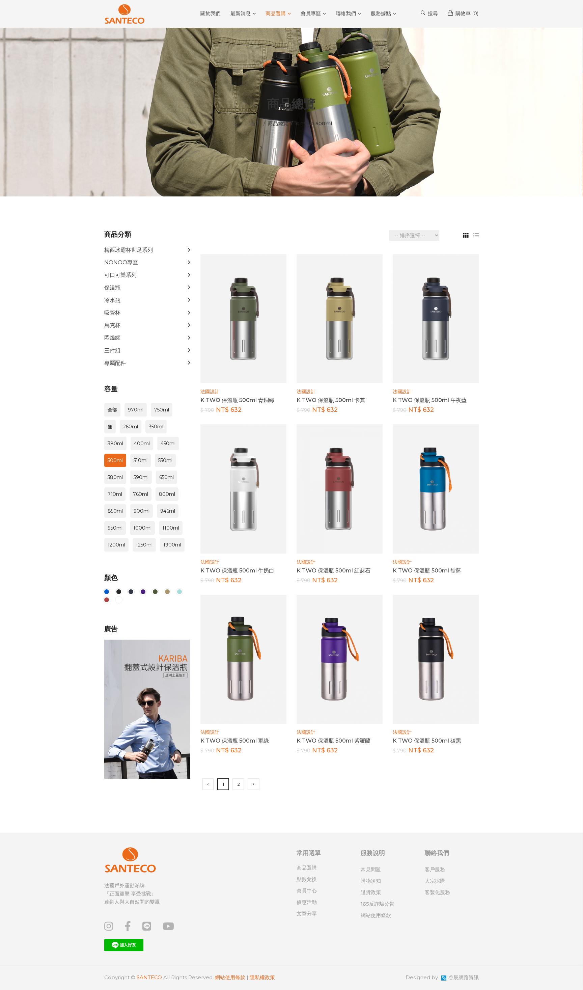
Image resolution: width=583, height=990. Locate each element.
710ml (115, 494)
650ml (166, 477)
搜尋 (432, 13)
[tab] (463, 236)
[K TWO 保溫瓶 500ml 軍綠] (243, 658)
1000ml (142, 528)
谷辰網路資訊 (463, 977)
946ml (167, 511)
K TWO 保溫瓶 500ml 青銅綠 (237, 400)
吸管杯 (112, 313)
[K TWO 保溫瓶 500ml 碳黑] (436, 658)
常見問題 (371, 869)
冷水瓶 (112, 300)
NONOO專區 (121, 262)
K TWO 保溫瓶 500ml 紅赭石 (333, 570)
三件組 (112, 350)
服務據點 (381, 13)
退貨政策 (371, 892)
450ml (168, 443)
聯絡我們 (346, 13)
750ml (161, 410)
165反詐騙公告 (377, 904)
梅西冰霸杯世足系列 (128, 250)
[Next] (253, 784)
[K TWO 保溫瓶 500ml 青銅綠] (243, 318)
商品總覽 (278, 123)
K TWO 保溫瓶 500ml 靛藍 (427, 570)
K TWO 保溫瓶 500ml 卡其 (331, 400)
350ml (156, 427)
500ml (115, 460)
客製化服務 (437, 892)
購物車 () (466, 13)
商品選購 (276, 13)
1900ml (172, 545)
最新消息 (240, 13)
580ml (115, 477)
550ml (165, 460)
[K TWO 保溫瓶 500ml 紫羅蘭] (340, 658)
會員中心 (307, 890)
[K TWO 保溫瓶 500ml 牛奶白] (243, 488)
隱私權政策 (262, 977)
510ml (140, 460)
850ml (115, 511)
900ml (141, 511)
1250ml (144, 545)
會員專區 (311, 13)
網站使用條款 (376, 915)
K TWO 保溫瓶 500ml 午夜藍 (430, 400)
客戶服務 (435, 869)
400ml (142, 443)
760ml (140, 494)
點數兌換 (307, 879)
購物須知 (371, 881)
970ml (135, 410)
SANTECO (149, 977)
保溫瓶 (112, 288)
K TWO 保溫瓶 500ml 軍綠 (234, 741)
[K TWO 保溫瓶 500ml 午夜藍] (436, 318)
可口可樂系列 (120, 275)
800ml (167, 494)
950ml (115, 528)
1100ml (170, 528)
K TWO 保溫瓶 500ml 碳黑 (427, 741)
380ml (115, 443)
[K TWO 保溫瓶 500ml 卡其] (340, 318)
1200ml (116, 545)
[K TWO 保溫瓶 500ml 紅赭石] (340, 488)
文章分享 (307, 913)
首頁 (256, 123)
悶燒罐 (112, 338)
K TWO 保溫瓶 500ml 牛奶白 (237, 570)
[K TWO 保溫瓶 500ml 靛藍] (436, 488)
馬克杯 (112, 325)
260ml (130, 427)
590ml (141, 477)
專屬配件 (115, 363)
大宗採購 (435, 881)
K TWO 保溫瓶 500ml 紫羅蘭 (333, 741)
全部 (112, 410)
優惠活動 (307, 902)
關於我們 (210, 13)
